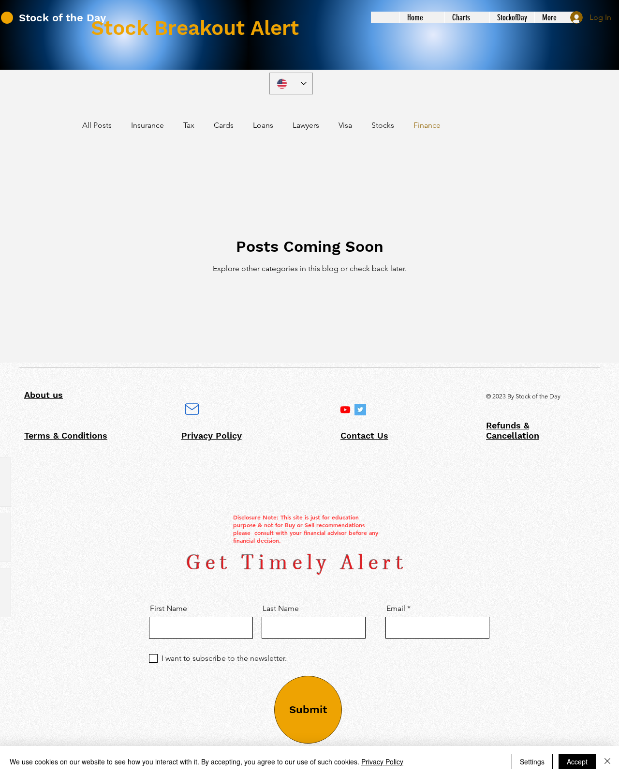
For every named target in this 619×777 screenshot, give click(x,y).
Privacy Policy (382, 761)
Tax (188, 125)
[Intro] (345, 409)
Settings (532, 761)
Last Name (281, 608)
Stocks (382, 125)
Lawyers (306, 125)
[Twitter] (360, 409)
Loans (263, 125)
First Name (168, 608)
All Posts (97, 125)
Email (395, 608)
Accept (577, 761)
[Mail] (192, 409)
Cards (224, 125)
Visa (345, 125)
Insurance (147, 125)
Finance (427, 125)
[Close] (607, 761)
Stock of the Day (62, 18)
